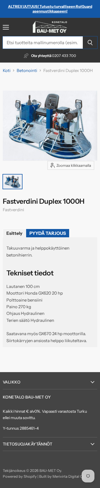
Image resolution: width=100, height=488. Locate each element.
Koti (7, 70)
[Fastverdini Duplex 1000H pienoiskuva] (12, 182)
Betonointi (27, 70)
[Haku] (90, 42)
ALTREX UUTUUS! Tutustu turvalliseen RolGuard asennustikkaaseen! (50, 8)
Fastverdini (13, 209)
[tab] (14, 233)
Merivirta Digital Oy (68, 476)
